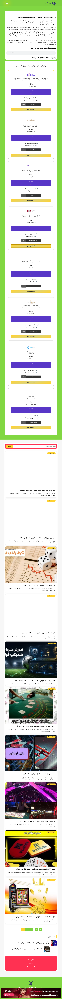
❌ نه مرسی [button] (31, 509)
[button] (31, 499)
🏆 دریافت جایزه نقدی (31, 505)
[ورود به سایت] (31, 494)
